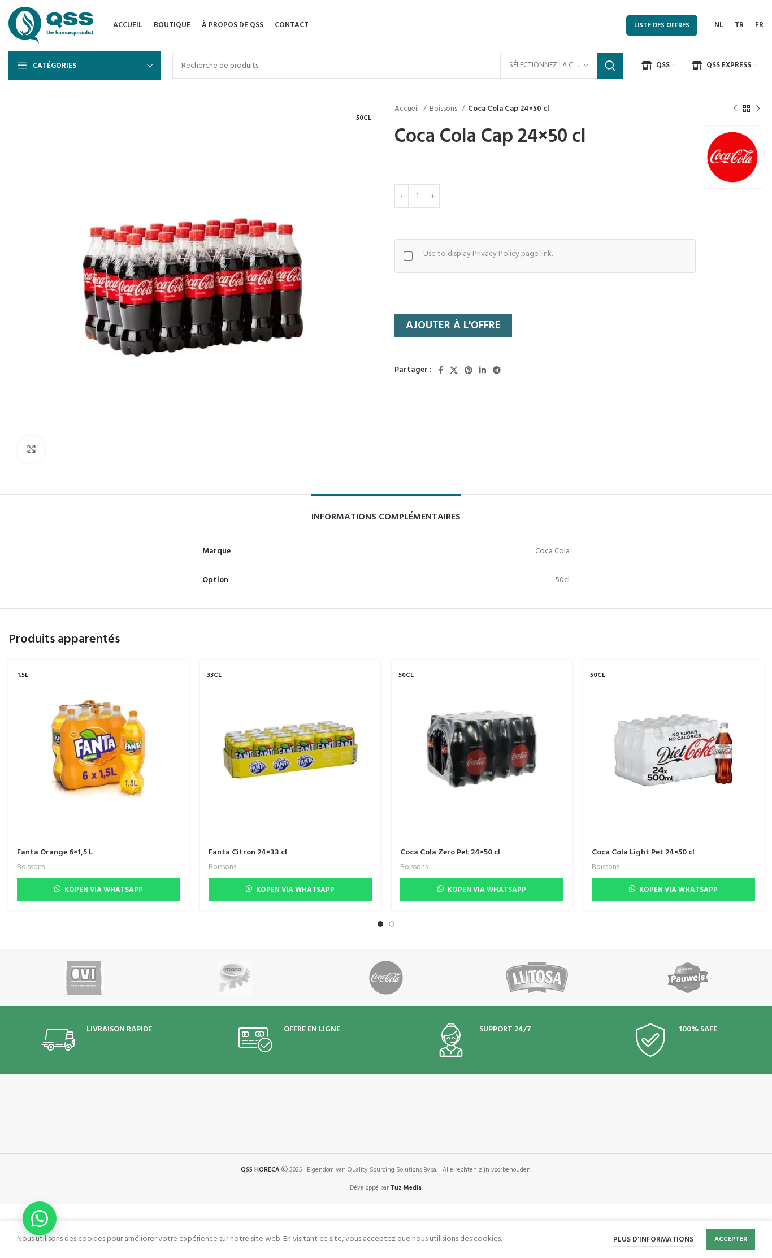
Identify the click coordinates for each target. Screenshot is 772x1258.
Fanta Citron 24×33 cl (248, 852)
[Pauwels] (688, 977)
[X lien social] (453, 370)
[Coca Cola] (385, 977)
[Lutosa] (537, 977)
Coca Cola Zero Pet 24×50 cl (450, 852)
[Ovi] (83, 977)
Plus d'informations (654, 1240)
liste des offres (661, 25)
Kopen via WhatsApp (103, 890)
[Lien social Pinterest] (468, 370)
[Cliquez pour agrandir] (31, 449)
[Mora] (234, 977)
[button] (40, 1218)
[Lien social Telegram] (496, 370)
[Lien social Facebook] (440, 370)
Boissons (444, 109)
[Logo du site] (50, 25)
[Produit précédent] (735, 109)
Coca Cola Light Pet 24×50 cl (643, 852)
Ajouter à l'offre (453, 325)
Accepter (730, 1239)
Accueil (407, 109)
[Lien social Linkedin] (482, 370)
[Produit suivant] (758, 109)
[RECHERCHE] (610, 66)
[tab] (386, 511)
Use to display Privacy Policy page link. (488, 254)
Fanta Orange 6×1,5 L (55, 852)
